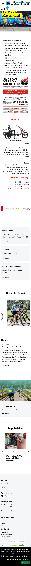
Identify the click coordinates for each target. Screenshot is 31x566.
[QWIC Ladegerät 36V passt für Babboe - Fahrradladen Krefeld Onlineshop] (15, 441)
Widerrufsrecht (5, 537)
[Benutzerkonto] (4, 9)
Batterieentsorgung (7, 534)
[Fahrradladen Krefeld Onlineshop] (18, 3)
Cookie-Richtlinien (21, 556)
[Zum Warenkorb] (7, 9)
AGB (2, 525)
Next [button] (28, 451)
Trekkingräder (10, 323)
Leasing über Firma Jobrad (11, 347)
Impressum (4, 521)
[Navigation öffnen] (3, 3)
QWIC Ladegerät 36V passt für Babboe (14, 457)
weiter (7, 242)
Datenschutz (5, 532)
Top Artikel (15, 428)
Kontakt (3, 523)
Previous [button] (2, 451)
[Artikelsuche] (2, 9)
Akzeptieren (25, 563)
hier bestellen (16, 140)
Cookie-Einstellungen (14, 559)
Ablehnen (26, 559)
